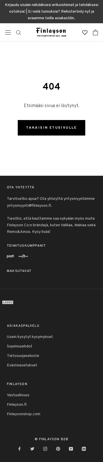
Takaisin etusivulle (51, 127)
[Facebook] (19, 449)
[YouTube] (71, 449)
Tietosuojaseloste (23, 355)
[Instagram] (45, 449)
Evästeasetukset (22, 365)
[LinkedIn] (84, 449)
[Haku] (18, 32)
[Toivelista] (85, 32)
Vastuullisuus (18, 395)
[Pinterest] (58, 449)
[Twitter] (32, 449)
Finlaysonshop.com (23, 414)
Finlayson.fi (17, 404)
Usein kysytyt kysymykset (30, 337)
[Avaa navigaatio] (8, 32)
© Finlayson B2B (52, 439)
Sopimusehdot (19, 346)
